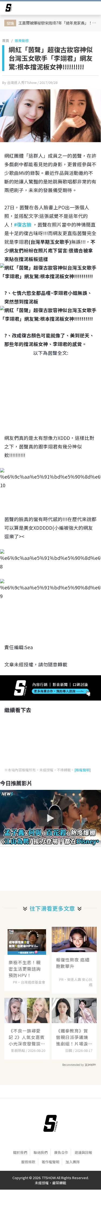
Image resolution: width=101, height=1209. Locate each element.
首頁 (5, 40)
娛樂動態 (22, 40)
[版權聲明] (82, 769)
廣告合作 (61, 1152)
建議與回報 (83, 1152)
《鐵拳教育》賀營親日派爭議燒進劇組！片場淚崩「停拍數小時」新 (73, 1037)
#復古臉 (23, 224)
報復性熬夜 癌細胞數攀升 (72, 962)
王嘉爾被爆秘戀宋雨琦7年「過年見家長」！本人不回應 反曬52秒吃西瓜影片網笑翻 (58, 23)
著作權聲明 (50, 1161)
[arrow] (8, 8)
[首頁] (50, 1123)
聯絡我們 (41, 1152)
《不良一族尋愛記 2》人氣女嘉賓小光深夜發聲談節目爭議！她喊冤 (27, 1037)
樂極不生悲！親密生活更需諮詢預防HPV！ (25, 968)
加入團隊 (73, 1161)
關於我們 (20, 1152)
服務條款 (28, 1161)
